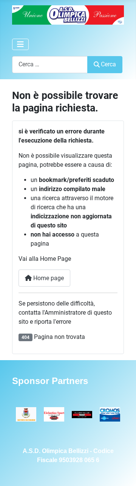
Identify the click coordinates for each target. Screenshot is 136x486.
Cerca (108, 64)
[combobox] (50, 64)
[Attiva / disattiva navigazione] (20, 44)
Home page (48, 278)
